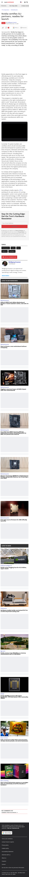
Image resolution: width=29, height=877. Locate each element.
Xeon (18, 248)
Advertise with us (6, 854)
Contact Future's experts (8, 842)
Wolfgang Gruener (12, 22)
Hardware (12, 251)
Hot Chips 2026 (13, 5)
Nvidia (13, 248)
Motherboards (14, 9)
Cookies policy (5, 848)
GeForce (4, 251)
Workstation (5, 248)
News (3, 23)
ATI (20, 190)
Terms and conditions (7, 838)
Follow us (17, 27)
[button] (27, 2)
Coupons (4, 861)
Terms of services (19, 230)
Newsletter (24, 27)
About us (4, 858)
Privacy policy (5, 845)
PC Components (5, 9)
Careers (4, 864)
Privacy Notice (21, 232)
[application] (14, 130)
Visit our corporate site (13, 828)
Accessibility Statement (7, 851)
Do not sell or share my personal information (13, 867)
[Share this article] (2, 27)
